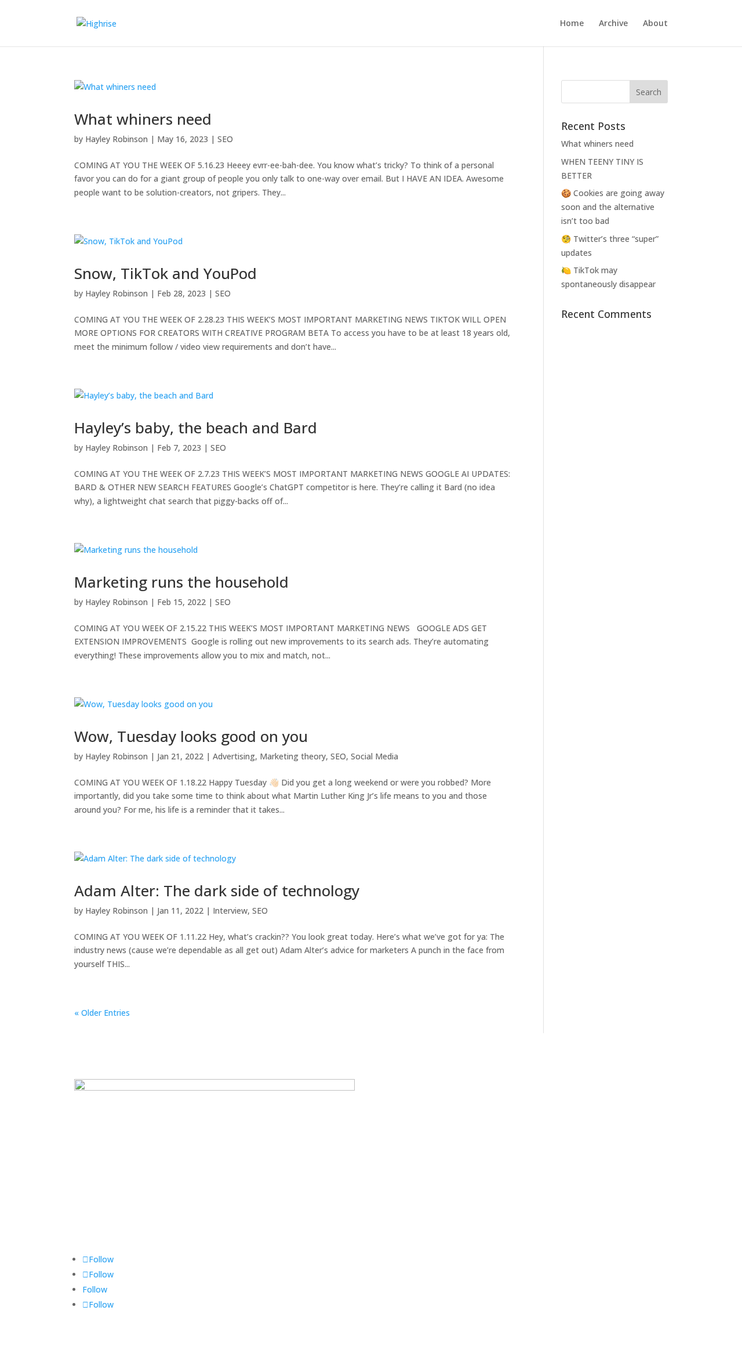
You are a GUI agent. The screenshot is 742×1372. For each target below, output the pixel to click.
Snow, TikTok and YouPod (165, 273)
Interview (230, 910)
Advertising (234, 756)
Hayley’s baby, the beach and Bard (195, 427)
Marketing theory (293, 756)
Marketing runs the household (181, 581)
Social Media (374, 756)
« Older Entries (102, 1012)
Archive (613, 23)
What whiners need (143, 118)
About (655, 23)
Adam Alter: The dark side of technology (216, 890)
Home (572, 23)
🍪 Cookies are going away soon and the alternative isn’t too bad (612, 206)
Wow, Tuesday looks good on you (191, 736)
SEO (225, 138)
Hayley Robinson (116, 138)
